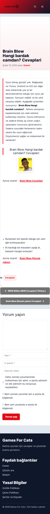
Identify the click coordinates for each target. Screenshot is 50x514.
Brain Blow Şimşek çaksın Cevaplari (23, 301)
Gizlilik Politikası (10, 488)
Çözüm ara (8, 470)
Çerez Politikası (10, 492)
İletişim (6, 474)
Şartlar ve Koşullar (12, 497)
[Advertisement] (25, 35)
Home (5, 466)
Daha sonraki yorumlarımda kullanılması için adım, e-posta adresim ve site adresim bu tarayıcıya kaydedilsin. (26, 382)
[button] (35, 7)
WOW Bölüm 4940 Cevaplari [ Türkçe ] (27, 291)
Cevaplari (10, 277)
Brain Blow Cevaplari (31, 180)
